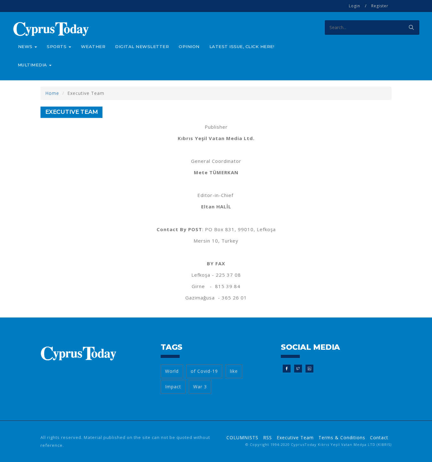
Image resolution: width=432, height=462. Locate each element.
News (26, 46)
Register (379, 6)
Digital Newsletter (142, 46)
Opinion (189, 46)
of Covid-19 (204, 371)
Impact (173, 387)
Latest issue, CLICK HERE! (242, 46)
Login (354, 6)
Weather (93, 46)
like (234, 371)
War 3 (200, 387)
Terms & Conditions (341, 437)
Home (52, 93)
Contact (379, 437)
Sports (57, 46)
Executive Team (295, 437)
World (172, 371)
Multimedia (33, 64)
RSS (267, 437)
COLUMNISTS (242, 437)
